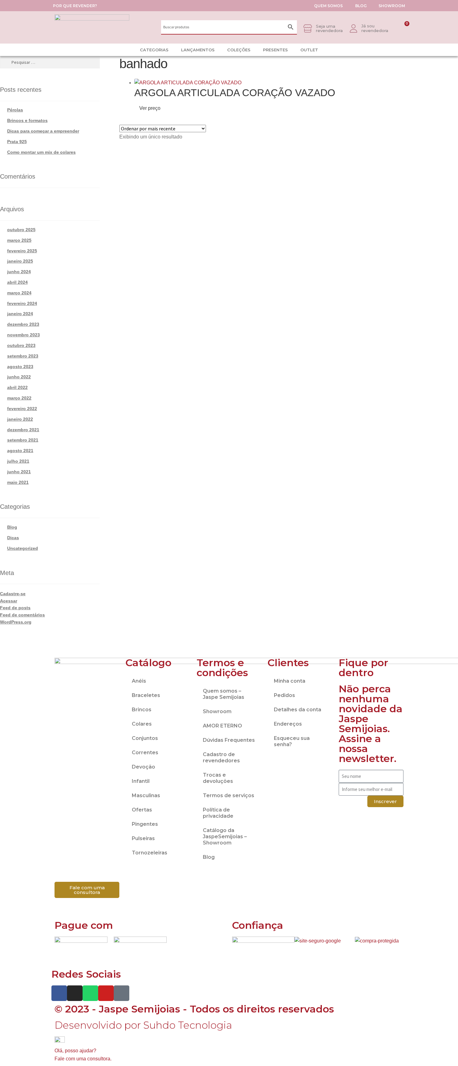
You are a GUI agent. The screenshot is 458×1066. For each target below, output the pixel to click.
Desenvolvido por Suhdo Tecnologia (145, 1025)
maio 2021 (18, 482)
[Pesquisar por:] (50, 62)
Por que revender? (75, 5)
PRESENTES (275, 49)
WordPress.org (15, 621)
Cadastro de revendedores (221, 757)
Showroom (392, 5)
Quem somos (328, 5)
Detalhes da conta (297, 710)
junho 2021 (19, 471)
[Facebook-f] (59, 993)
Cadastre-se (13, 593)
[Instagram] (383, 50)
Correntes (145, 752)
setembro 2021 (22, 439)
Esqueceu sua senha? (292, 741)
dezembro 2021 (23, 429)
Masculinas (146, 795)
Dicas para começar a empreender (43, 131)
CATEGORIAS (154, 49)
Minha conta (289, 681)
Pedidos (284, 695)
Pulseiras (143, 838)
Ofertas (142, 810)
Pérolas (15, 109)
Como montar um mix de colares (41, 152)
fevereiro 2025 (22, 250)
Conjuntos (145, 738)
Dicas (13, 537)
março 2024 (19, 292)
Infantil (141, 781)
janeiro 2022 (20, 419)
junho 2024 (19, 271)
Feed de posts (15, 607)
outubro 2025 (21, 229)
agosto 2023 (20, 366)
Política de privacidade (218, 813)
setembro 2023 (22, 355)
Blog (361, 5)
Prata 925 (17, 141)
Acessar (8, 600)
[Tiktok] (402, 50)
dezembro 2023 (23, 324)
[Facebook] (392, 50)
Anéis (139, 681)
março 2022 (19, 397)
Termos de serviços (228, 795)
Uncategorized (22, 548)
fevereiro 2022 (22, 408)
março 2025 (19, 240)
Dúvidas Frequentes (229, 740)
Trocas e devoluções (218, 778)
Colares (142, 724)
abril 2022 (17, 387)
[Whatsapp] (90, 993)
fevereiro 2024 (22, 303)
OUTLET (309, 49)
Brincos (141, 710)
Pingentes (145, 824)
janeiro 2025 (20, 261)
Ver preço (149, 108)
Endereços (288, 724)
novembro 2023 (23, 334)
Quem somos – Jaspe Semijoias (223, 694)
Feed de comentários (22, 614)
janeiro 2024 (20, 313)
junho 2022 (19, 376)
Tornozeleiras (149, 853)
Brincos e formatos (27, 120)
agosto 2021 (20, 450)
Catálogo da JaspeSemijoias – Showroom (225, 836)
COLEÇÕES (238, 49)
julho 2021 (18, 461)
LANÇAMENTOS (198, 49)
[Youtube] (106, 993)
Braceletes (146, 695)
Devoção (143, 767)
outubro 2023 (21, 345)
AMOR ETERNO (222, 726)
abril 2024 (17, 282)
